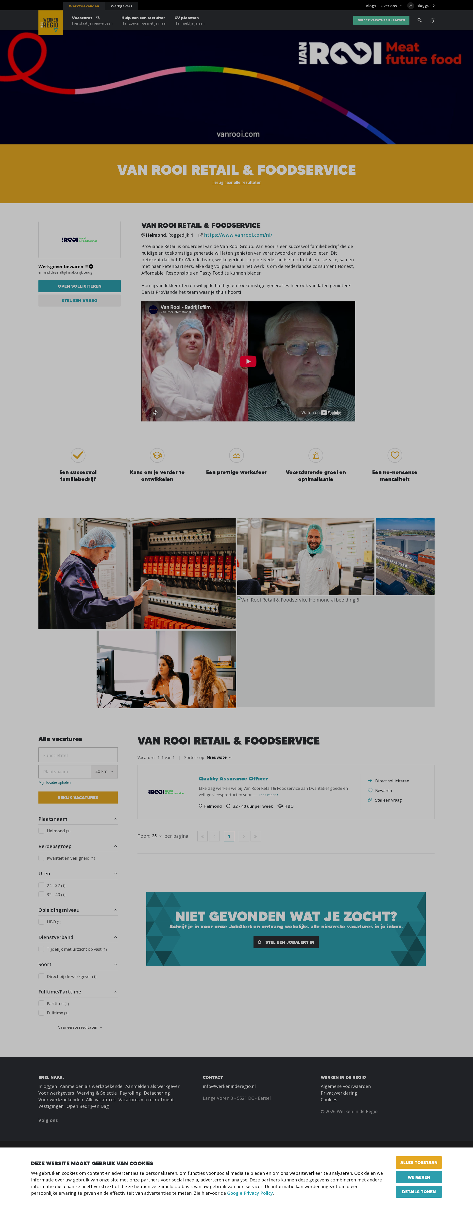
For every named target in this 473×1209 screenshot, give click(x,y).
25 (154, 835)
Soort (44, 964)
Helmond (58, 831)
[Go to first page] (202, 836)
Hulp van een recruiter (143, 20)
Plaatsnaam (52, 819)
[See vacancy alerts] (432, 20)
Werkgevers (121, 5)
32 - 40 (56, 894)
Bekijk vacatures (78, 797)
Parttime (58, 1003)
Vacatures (92, 20)
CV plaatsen (189, 20)
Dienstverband (55, 937)
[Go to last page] (256, 836)
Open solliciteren (79, 286)
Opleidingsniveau (59, 910)
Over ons (389, 5)
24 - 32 (56, 885)
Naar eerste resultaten (77, 1027)
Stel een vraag (80, 300)
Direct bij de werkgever (72, 976)
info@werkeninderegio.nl (229, 1086)
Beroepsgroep (54, 846)
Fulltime (57, 1013)
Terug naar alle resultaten (236, 182)
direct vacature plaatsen (381, 20)
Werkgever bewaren (60, 266)
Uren (44, 873)
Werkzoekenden (84, 5)
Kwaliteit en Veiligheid (71, 858)
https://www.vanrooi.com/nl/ (238, 235)
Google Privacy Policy (250, 1193)
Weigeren (419, 1177)
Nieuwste (217, 757)
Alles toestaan (419, 1162)
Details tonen (419, 1191)
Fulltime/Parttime (59, 991)
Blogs (371, 5)
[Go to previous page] (214, 836)
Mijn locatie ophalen (54, 782)
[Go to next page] (244, 836)
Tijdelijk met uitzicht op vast (77, 949)
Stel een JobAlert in (289, 942)
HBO (54, 922)
